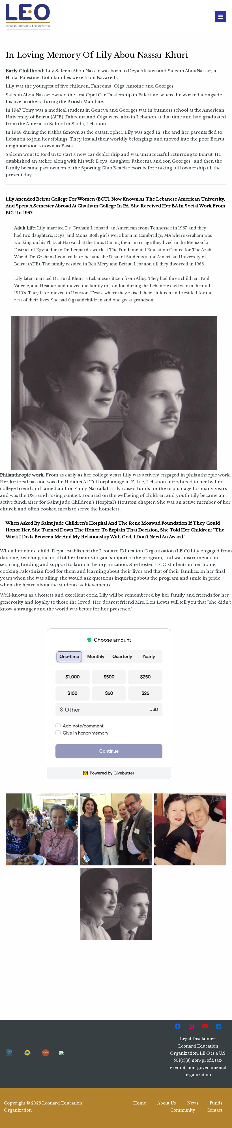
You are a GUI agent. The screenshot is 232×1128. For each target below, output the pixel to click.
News (192, 1103)
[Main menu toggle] (221, 17)
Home (139, 1103)
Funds (216, 1103)
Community (182, 1110)
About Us (166, 1103)
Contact (214, 1110)
